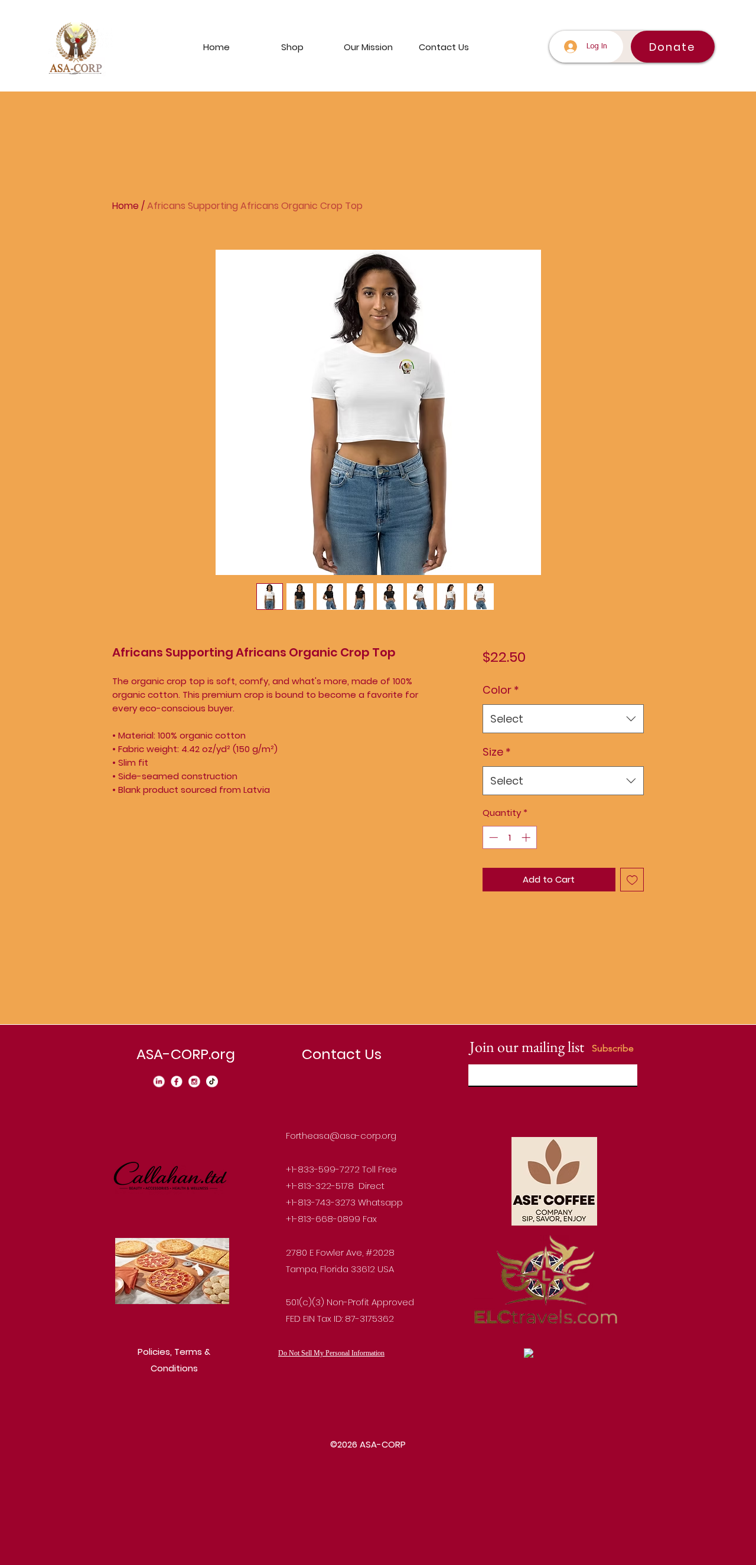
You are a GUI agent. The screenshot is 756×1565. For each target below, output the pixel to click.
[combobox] (563, 719)
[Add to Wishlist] (632, 880)
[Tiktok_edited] (212, 1081)
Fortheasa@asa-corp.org (341, 1135)
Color (501, 689)
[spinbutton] (509, 837)
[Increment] (527, 837)
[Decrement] (492, 837)
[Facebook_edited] (177, 1081)
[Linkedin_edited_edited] (159, 1081)
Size (497, 751)
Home (125, 206)
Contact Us (342, 1054)
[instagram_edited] (194, 1081)
